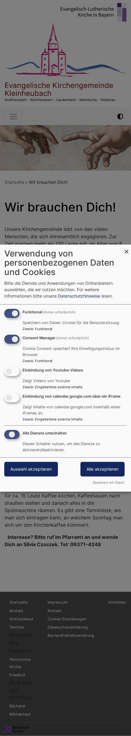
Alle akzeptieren (103, 469)
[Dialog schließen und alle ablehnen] (126, 248)
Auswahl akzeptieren (31, 469)
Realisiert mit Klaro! (108, 482)
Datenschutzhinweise (79, 295)
